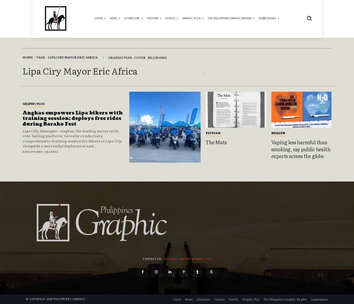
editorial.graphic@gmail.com (187, 259)
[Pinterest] (184, 272)
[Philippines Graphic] (56, 18)
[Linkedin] (170, 272)
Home (28, 57)
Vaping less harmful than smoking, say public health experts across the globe (300, 149)
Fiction (213, 133)
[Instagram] (156, 272)
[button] (309, 18)
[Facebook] (142, 272)
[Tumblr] (198, 272)
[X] (211, 272)
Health (278, 133)
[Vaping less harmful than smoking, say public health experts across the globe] (301, 110)
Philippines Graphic (41, 152)
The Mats (216, 142)
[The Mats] (236, 110)
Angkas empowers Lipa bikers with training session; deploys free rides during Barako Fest (73, 118)
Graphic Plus (33, 104)
